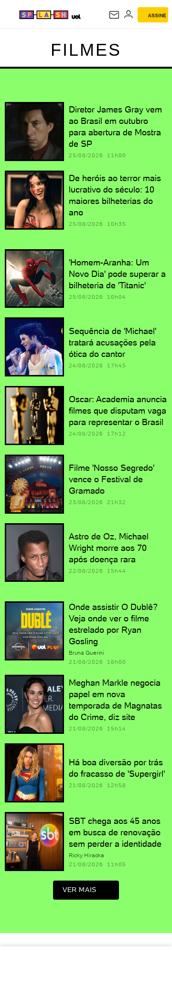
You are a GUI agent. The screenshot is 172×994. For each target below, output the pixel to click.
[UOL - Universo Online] (76, 16)
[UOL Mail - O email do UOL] (114, 14)
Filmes (86, 50)
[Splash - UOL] (43, 14)
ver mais (80, 889)
